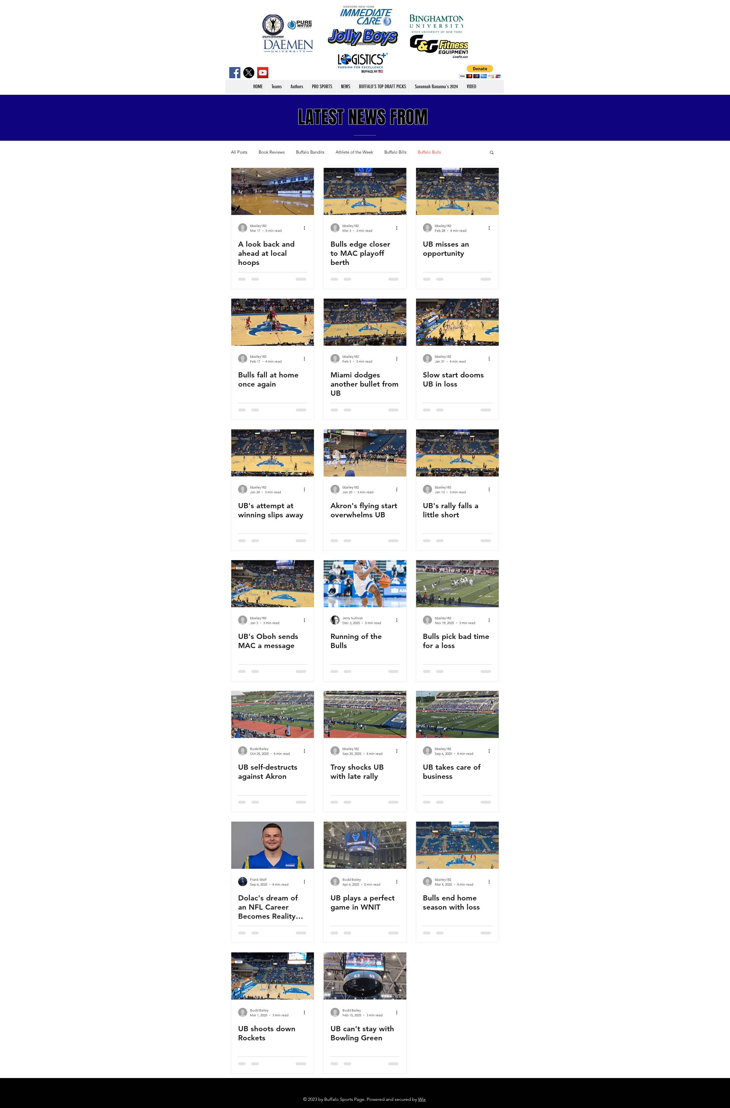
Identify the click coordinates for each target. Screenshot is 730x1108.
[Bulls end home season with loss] (457, 845)
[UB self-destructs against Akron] (272, 714)
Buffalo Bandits (310, 152)
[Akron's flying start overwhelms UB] (365, 452)
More (457, 152)
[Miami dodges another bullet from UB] (365, 322)
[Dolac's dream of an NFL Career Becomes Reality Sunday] (272, 845)
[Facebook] (234, 72)
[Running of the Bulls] (365, 583)
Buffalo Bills (395, 152)
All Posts (239, 152)
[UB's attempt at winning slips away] (272, 452)
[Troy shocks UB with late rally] (365, 714)
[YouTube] (262, 72)
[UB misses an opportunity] (457, 191)
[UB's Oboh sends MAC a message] (272, 583)
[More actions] (306, 227)
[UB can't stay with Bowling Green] (365, 976)
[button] (480, 71)
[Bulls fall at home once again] (272, 322)
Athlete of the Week (354, 152)
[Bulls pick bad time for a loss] (457, 583)
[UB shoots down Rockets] (272, 976)
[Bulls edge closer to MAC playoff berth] (365, 191)
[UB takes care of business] (457, 714)
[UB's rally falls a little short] (457, 452)
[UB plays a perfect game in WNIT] (365, 845)
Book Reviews (272, 152)
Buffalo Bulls (429, 152)
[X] (248, 72)
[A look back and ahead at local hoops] (272, 191)
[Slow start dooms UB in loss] (457, 322)
